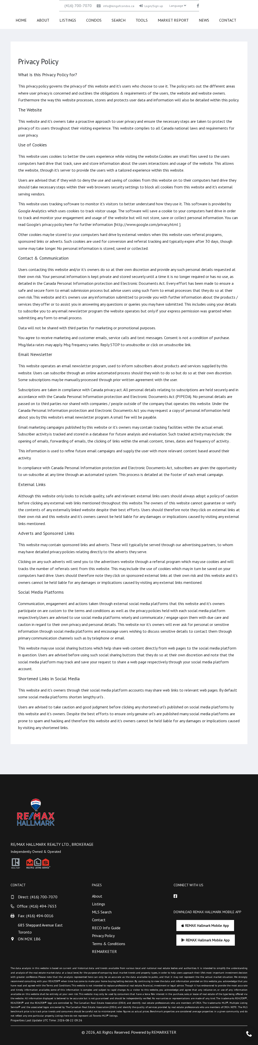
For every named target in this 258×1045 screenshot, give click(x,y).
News (204, 20)
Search (118, 20)
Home (21, 20)
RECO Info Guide (106, 927)
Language (176, 6)
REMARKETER (104, 951)
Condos (94, 20)
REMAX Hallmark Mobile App (206, 925)
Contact (227, 20)
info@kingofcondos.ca (118, 6)
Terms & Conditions (108, 943)
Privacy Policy (103, 935)
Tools (142, 20)
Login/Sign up (153, 6)
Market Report (173, 20)
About (43, 20)
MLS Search (102, 911)
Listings (67, 20)
